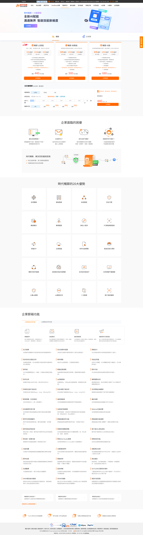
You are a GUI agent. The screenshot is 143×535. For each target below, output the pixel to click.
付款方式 (62, 1)
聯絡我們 (68, 1)
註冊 (117, 1)
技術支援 (53, 529)
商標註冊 (88, 5)
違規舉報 (83, 529)
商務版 (45, 92)
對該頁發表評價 (69, 529)
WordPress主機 (55, 5)
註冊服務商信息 (91, 529)
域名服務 (38, 5)
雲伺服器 (80, 5)
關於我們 (27, 529)
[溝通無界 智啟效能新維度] (71, 20)
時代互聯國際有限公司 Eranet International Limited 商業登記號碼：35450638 (56, 531)
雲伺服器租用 (114, 529)
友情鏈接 (59, 529)
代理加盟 (96, 5)
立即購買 (37, 78)
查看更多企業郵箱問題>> (29, 504)
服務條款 (77, 529)
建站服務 (72, 5)
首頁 (32, 5)
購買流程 (57, 1)
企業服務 (116, 5)
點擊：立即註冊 (60, 96)
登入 (113, 1)
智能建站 (106, 529)
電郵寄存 (65, 5)
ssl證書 (103, 5)
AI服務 (110, 5)
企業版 (35, 92)
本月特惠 (52, 1)
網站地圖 (34, 529)
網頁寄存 (46, 5)
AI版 (55, 92)
